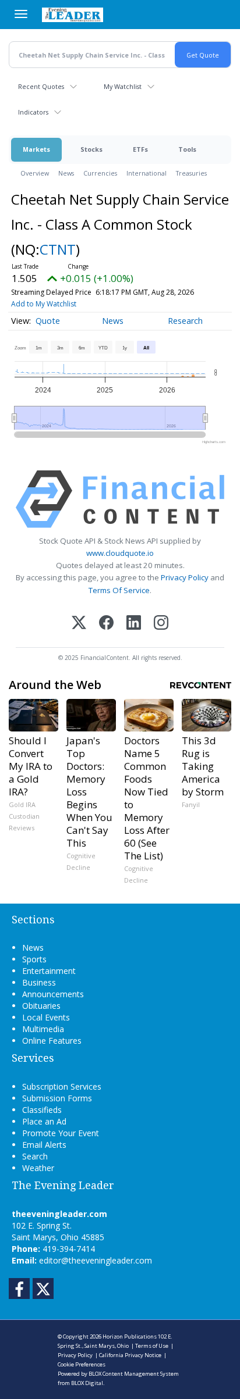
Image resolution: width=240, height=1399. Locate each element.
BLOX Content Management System (134, 1373)
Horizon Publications (130, 1336)
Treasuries (191, 173)
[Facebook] (106, 624)
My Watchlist (123, 86)
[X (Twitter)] (79, 624)
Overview (34, 173)
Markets (36, 149)
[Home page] (72, 15)
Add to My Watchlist (43, 304)
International (146, 173)
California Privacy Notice (130, 1355)
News (66, 173)
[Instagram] (161, 624)
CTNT (58, 249)
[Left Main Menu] (21, 14)
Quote (48, 320)
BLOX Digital (87, 1383)
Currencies (100, 173)
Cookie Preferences (81, 1364)
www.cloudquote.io (120, 553)
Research (185, 320)
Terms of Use (151, 1346)
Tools (187, 149)
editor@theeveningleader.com (95, 1260)
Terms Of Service (119, 590)
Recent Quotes (41, 86)
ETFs (140, 149)
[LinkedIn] (134, 624)
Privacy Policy (185, 577)
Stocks (91, 149)
